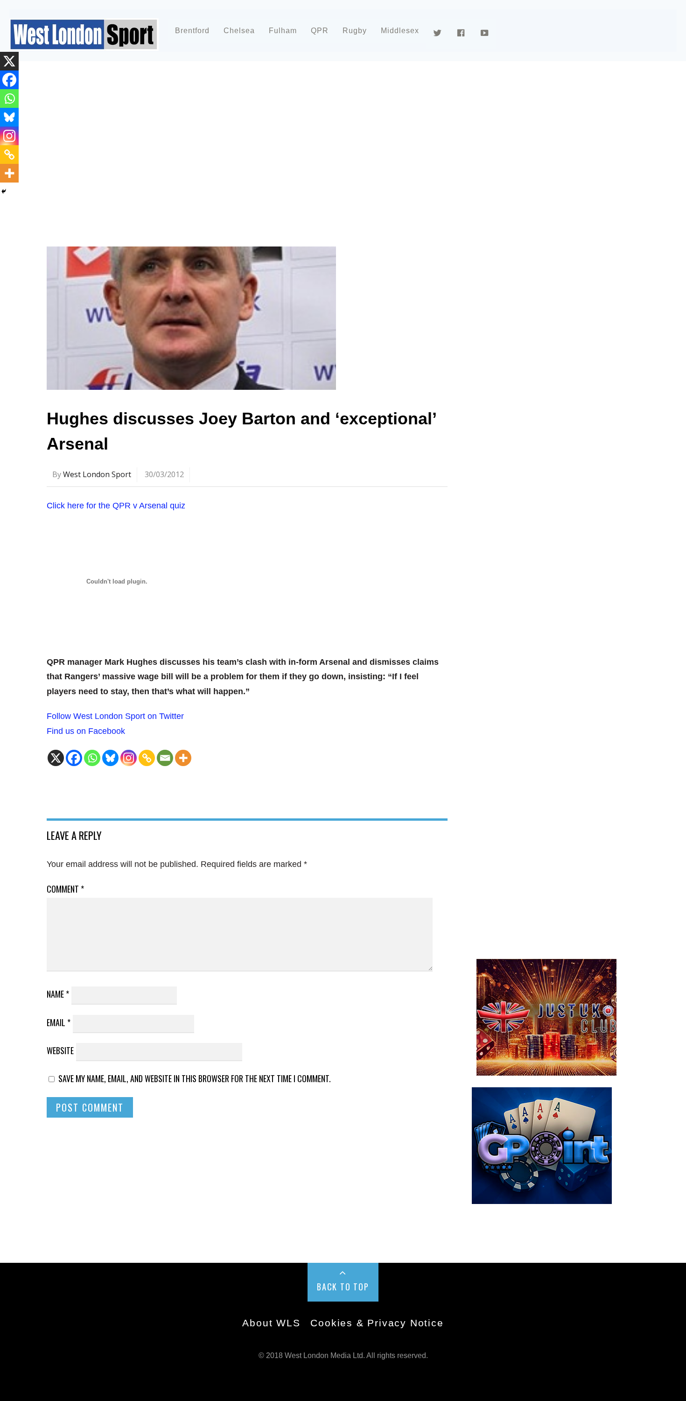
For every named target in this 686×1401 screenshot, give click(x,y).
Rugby (355, 31)
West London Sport (97, 474)
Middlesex (400, 31)
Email (58, 1022)
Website (60, 1050)
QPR (320, 31)
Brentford (192, 31)
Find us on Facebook (86, 731)
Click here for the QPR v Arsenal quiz (116, 505)
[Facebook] (74, 758)
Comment (65, 889)
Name (58, 994)
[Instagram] (128, 758)
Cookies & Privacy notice (376, 1322)
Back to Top (343, 1287)
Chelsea (239, 31)
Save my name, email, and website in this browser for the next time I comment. (194, 1078)
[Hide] (3, 191)
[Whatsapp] (92, 758)
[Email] (165, 758)
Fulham (283, 31)
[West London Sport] (84, 43)
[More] (183, 758)
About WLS (271, 1322)
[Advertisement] (327, 151)
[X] (56, 758)
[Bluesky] (110, 758)
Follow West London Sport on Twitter (115, 716)
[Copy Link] (147, 758)
